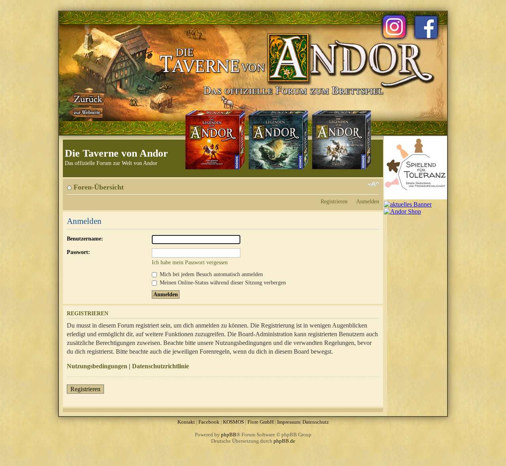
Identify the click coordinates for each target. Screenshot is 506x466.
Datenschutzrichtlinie (160, 366)
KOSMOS (233, 422)
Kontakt (186, 422)
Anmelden (367, 201)
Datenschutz (315, 422)
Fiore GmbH (260, 422)
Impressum (288, 422)
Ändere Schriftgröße (373, 184)
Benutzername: (85, 238)
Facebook (208, 422)
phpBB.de (284, 441)
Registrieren (334, 201)
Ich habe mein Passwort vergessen (190, 262)
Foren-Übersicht (99, 187)
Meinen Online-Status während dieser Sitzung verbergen (222, 282)
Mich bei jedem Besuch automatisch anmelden (210, 274)
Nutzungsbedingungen (97, 366)
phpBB (228, 435)
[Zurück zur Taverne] (86, 104)
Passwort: (78, 252)
